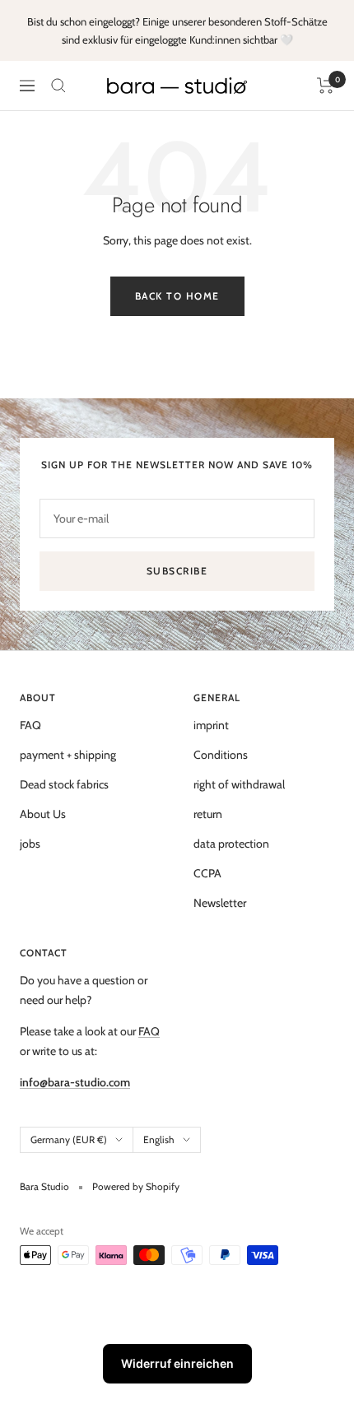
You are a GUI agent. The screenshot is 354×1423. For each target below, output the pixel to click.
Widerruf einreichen (177, 1363)
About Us (43, 814)
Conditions (220, 754)
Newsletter (219, 902)
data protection (231, 843)
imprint (211, 725)
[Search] (58, 85)
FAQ (30, 725)
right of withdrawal (239, 784)
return (207, 814)
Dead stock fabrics (64, 784)
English (159, 1139)
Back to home (177, 296)
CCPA (207, 873)
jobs (30, 843)
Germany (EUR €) (68, 1139)
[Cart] (325, 85)
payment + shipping (68, 754)
